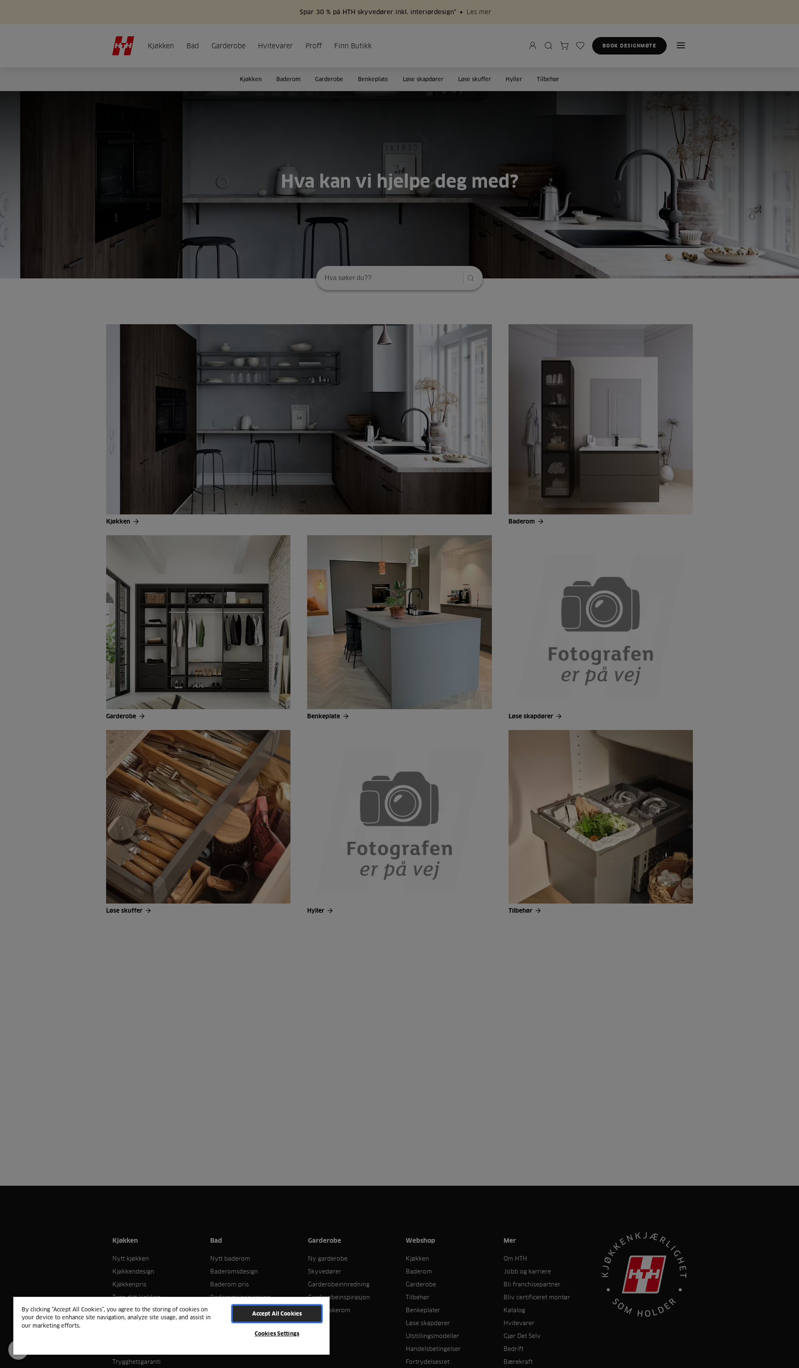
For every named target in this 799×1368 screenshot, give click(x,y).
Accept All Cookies (277, 1313)
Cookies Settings (277, 1333)
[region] (171, 1325)
